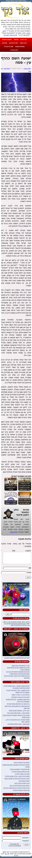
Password (26, 840)
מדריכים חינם (13, 43)
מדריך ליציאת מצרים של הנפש (20, 665)
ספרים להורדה (8, 46)
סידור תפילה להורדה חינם (22, 783)
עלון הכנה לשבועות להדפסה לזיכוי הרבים (17, 671)
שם (30, 568)
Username (25, 837)
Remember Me (14, 844)
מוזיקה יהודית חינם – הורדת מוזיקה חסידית (17, 776)
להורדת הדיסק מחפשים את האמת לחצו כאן (16, 658)
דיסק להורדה (14, 50)
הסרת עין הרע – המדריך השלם (20, 694)
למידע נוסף (13, 532)
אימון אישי (7, 68)
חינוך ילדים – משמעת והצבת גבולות (19, 710)
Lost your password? (14, 845)
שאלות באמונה (19, 46)
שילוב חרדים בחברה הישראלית (20, 697)
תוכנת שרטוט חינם (24, 781)
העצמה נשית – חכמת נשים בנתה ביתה (18, 713)
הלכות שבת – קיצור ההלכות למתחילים (18, 724)
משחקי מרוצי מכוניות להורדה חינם (19, 785)
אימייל (29, 572)
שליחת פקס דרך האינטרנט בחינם (19, 769)
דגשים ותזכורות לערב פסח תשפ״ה (19, 674)
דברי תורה (23, 39)
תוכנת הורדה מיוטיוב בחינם (21, 762)
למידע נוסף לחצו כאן (10, 35)
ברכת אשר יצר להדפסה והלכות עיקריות (18, 704)
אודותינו (4, 43)
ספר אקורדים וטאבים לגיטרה (21, 790)
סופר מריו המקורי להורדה (22, 774)
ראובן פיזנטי (27, 68)
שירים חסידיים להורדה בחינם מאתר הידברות (16, 788)
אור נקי (7, 854)
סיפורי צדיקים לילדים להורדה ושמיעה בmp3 (16, 778)
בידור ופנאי (23, 43)
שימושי (16, 39)
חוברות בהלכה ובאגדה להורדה (20, 771)
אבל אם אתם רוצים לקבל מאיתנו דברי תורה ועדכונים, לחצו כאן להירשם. (16, 624)
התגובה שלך (16, 551)
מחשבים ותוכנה (7, 39)
